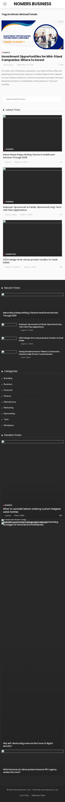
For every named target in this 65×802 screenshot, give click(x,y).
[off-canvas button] (5, 4)
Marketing (11, 254)
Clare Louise (8, 65)
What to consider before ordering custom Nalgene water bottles (32, 510)
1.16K (61, 65)
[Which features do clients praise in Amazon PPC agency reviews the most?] (32, 762)
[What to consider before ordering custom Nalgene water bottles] (32, 479)
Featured (8, 390)
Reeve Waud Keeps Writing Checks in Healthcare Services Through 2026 (29, 156)
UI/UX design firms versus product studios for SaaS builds (30, 261)
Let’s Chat (24, 795)
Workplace (9, 425)
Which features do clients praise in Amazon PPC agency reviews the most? (30, 771)
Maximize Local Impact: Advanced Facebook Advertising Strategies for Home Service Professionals (30, 523)
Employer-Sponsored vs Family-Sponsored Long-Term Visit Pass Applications (32, 209)
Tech (6, 419)
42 (61, 214)
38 (61, 267)
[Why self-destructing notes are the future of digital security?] (32, 635)
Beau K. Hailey (11, 214)
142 (60, 515)
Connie (8, 162)
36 (61, 162)
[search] (61, 4)
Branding (8, 378)
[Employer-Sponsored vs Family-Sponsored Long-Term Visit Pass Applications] (32, 185)
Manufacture (10, 401)
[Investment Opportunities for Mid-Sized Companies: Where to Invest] (32, 34)
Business (10, 149)
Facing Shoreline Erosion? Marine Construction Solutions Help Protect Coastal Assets (39, 352)
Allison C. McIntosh (13, 267)
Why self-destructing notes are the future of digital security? (28, 745)
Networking (9, 413)
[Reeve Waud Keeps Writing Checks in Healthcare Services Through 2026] (32, 133)
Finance (6, 52)
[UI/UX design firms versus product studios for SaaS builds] (32, 238)
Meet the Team (38, 795)
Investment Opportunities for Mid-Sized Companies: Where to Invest (32, 58)
